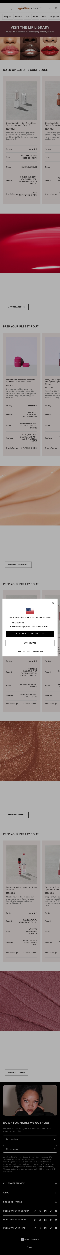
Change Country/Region (30, 651)
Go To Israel (30, 643)
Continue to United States (30, 634)
